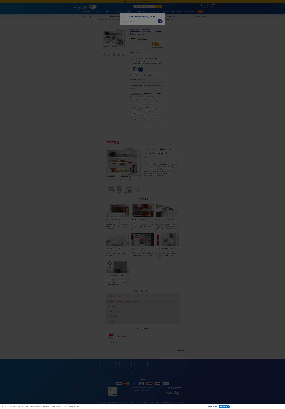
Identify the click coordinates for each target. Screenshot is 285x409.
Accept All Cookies (224, 406)
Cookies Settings (212, 406)
